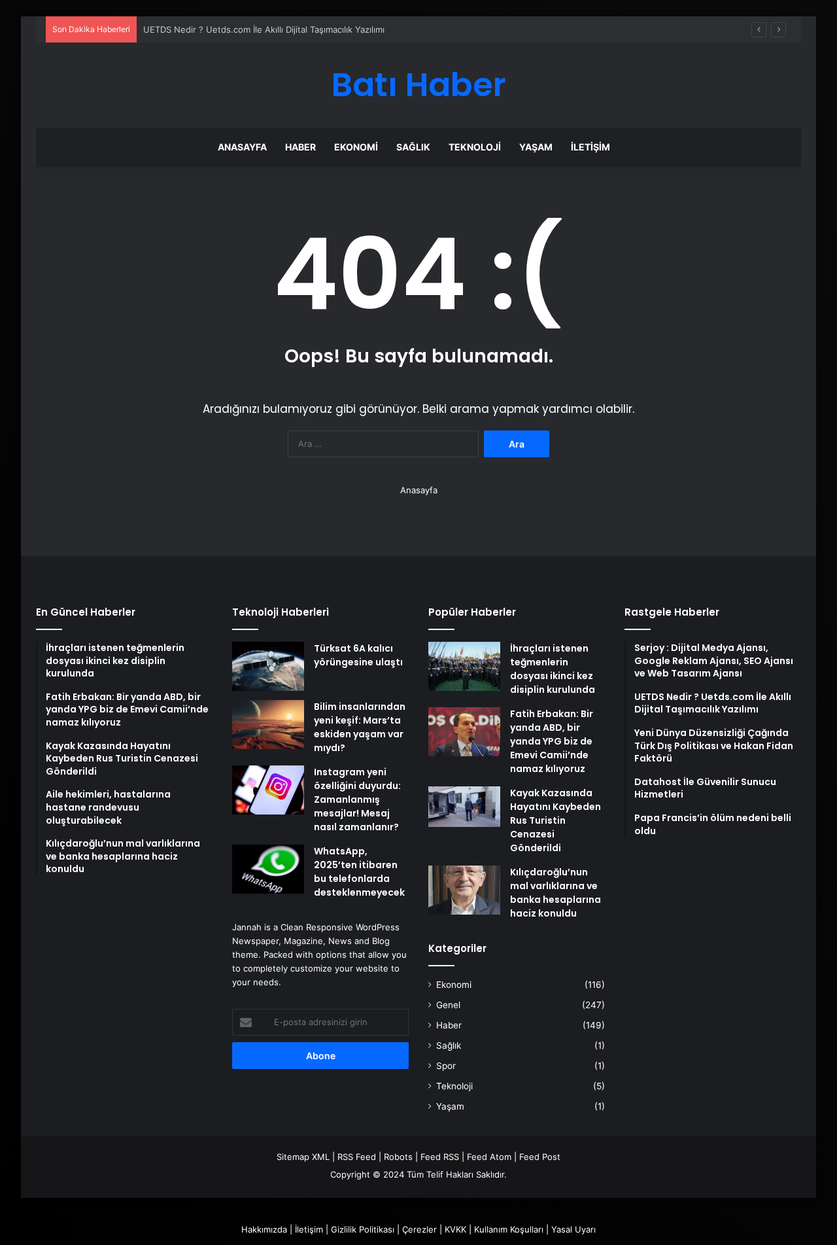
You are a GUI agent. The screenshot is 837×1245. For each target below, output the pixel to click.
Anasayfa (242, 146)
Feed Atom (489, 1156)
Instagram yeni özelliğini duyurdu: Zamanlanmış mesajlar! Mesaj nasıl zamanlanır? (357, 799)
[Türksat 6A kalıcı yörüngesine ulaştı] (268, 666)
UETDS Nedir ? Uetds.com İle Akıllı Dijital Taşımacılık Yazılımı (263, 29)
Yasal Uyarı (573, 1229)
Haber (300, 146)
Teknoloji (475, 146)
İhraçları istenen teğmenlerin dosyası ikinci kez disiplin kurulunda (552, 669)
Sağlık (413, 146)
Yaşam (536, 146)
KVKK (455, 1229)
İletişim (590, 146)
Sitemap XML (303, 1156)
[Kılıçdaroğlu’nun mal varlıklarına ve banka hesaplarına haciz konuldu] (464, 890)
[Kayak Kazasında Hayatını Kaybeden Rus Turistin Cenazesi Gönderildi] (464, 806)
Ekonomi (356, 146)
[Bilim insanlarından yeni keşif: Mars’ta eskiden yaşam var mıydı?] (268, 724)
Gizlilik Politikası (362, 1229)
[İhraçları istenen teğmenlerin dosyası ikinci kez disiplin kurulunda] (464, 666)
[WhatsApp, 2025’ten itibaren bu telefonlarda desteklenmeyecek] (268, 869)
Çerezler (419, 1229)
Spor (446, 1066)
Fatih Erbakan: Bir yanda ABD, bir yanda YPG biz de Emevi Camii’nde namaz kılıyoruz (551, 741)
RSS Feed (356, 1156)
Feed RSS (439, 1156)
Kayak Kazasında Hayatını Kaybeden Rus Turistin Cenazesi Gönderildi (555, 820)
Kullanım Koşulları (508, 1229)
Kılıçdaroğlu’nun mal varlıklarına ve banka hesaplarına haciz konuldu (555, 893)
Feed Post (539, 1156)
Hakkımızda (264, 1229)
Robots (398, 1156)
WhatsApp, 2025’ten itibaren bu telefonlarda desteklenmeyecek (359, 872)
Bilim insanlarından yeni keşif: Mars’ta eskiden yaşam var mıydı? (359, 727)
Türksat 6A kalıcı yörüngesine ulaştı (358, 655)
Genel (448, 1005)
